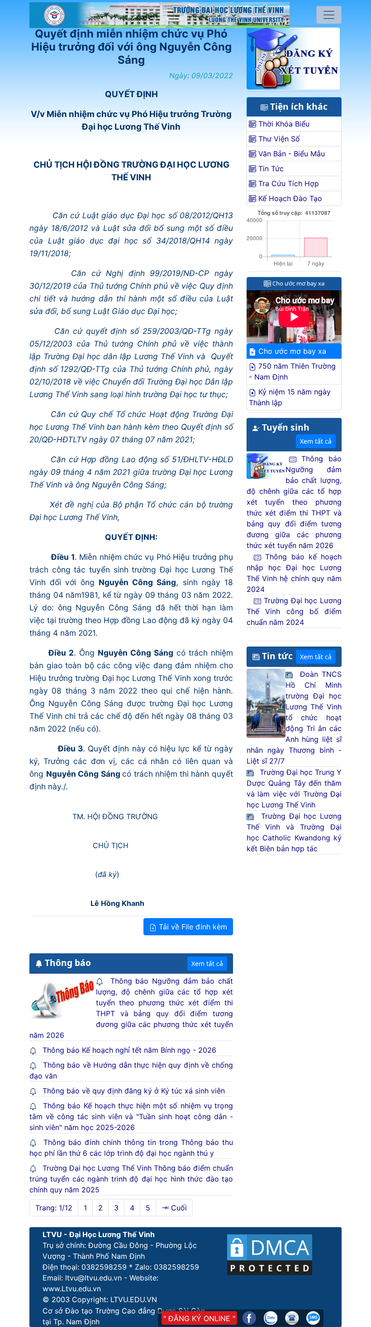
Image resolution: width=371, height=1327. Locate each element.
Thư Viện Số (278, 138)
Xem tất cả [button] (207, 963)
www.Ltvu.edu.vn (72, 1288)
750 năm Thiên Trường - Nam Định (292, 371)
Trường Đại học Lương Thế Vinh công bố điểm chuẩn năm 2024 (294, 611)
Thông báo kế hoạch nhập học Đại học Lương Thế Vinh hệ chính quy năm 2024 (294, 573)
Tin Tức (270, 168)
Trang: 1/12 (53, 1207)
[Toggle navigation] (329, 15)
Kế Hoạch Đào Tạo (289, 198)
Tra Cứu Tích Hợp (287, 183)
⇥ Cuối (174, 1207)
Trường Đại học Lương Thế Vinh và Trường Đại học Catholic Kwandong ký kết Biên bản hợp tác (294, 832)
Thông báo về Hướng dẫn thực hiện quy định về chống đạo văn (131, 1070)
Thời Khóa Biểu (282, 123)
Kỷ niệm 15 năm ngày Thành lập (290, 397)
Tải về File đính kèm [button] (192, 926)
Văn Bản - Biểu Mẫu (290, 153)
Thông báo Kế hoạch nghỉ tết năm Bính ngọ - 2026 (129, 1050)
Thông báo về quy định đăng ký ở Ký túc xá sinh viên (134, 1090)
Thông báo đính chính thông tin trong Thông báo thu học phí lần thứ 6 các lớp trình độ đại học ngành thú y (131, 1148)
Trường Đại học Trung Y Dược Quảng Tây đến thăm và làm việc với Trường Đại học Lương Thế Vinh (294, 788)
